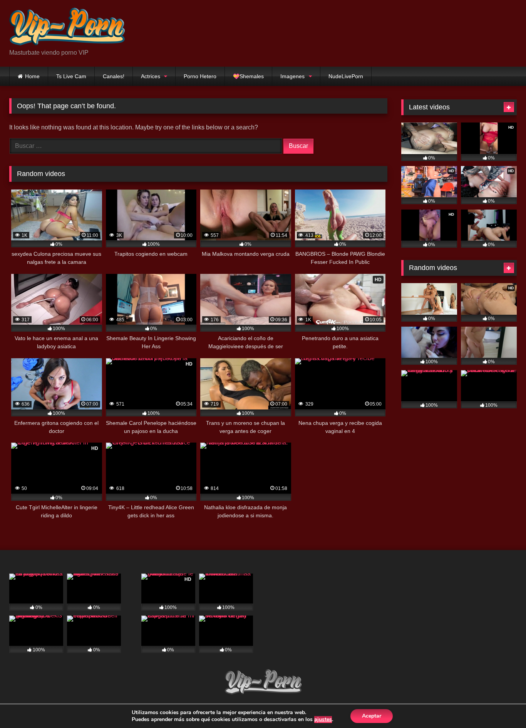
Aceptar (371, 716)
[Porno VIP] (67, 27)
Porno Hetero (200, 76)
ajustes (323, 719)
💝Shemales (248, 76)
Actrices (150, 76)
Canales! (113, 76)
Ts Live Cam (71, 76)
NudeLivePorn (345, 76)
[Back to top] (502, 705)
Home (32, 76)
